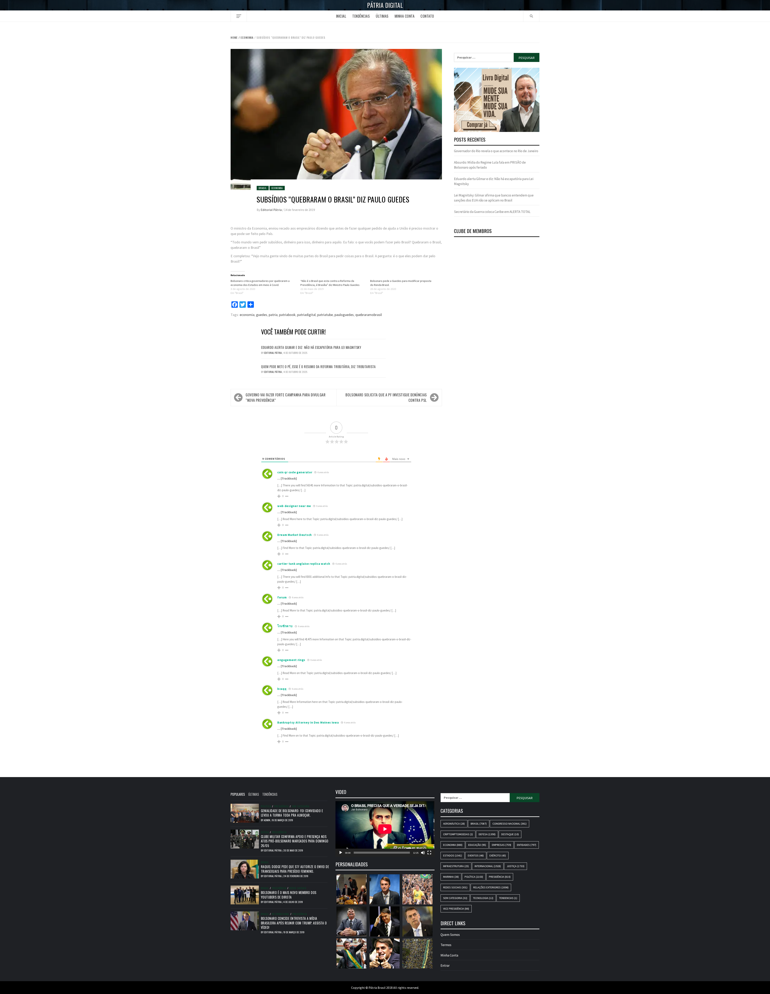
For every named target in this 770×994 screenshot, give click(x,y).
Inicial (341, 16)
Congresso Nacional (509, 823)
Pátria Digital (385, 5)
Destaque (510, 834)
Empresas (501, 845)
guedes (261, 314)
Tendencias (508, 898)
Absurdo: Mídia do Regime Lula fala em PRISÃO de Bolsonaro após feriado (490, 165)
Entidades (526, 845)
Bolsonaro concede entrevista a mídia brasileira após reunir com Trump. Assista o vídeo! (294, 923)
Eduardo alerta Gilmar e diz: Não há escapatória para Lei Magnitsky (311, 347)
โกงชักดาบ (285, 626)
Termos (446, 945)
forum (282, 597)
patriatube (325, 314)
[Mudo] (423, 853)
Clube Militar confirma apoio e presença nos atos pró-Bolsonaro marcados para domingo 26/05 (294, 841)
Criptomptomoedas (458, 834)
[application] (384, 829)
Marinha (451, 877)
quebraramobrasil (368, 314)
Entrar (445, 965)
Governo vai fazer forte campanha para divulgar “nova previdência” (285, 397)
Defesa (265, 832)
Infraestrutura (456, 866)
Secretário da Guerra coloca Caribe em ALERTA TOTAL (492, 212)
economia (247, 314)
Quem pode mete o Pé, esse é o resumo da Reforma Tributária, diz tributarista (318, 366)
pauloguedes (344, 314)
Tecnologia (483, 898)
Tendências (361, 16)
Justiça (515, 866)
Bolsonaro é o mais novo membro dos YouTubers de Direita (288, 894)
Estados (452, 855)
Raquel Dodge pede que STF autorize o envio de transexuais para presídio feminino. (295, 869)
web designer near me (294, 506)
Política (266, 806)
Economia (277, 188)
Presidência (281, 806)
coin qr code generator (294, 472)
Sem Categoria (300, 806)
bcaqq (282, 689)
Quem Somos (450, 934)
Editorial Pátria (271, 210)
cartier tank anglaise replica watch (303, 564)
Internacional (280, 914)
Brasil (263, 188)
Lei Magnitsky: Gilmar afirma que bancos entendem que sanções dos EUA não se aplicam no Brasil (494, 198)
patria (273, 314)
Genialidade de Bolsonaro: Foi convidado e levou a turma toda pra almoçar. (292, 813)
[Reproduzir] (341, 853)
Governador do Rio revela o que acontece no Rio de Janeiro (496, 151)
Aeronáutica (454, 823)
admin (267, 820)
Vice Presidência (456, 908)
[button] (496, 100)
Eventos (476, 855)
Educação (477, 845)
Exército (497, 855)
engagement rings (291, 660)
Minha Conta (405, 16)
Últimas (382, 16)
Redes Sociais (297, 888)
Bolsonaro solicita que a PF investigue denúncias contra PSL (386, 397)
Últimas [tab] (253, 794)
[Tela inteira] (429, 853)
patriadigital (306, 314)
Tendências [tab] (269, 794)
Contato (427, 16)
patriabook (287, 314)
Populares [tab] (238, 794)
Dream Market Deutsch (294, 535)
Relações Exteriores (491, 887)
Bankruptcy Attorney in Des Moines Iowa (308, 722)
